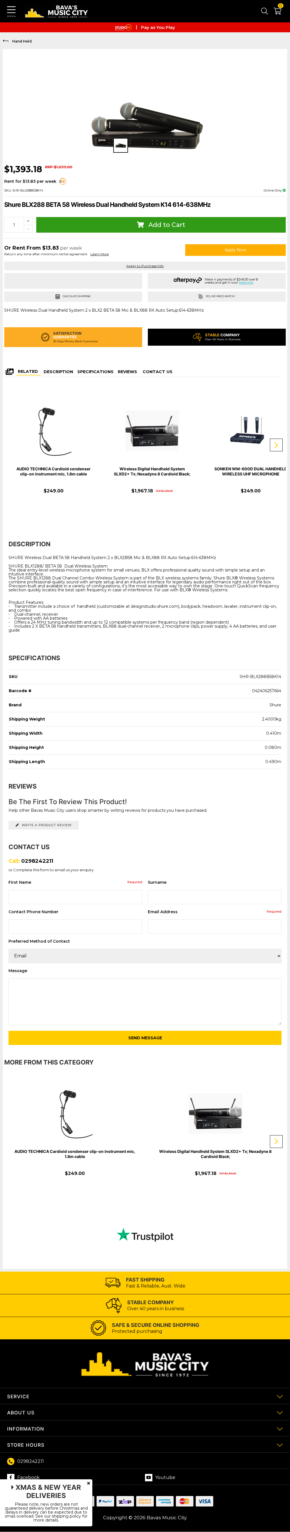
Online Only (273, 190)
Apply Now (235, 249)
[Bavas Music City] (56, 11)
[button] (274, 12)
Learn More (99, 254)
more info (246, 282)
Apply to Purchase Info (145, 266)
